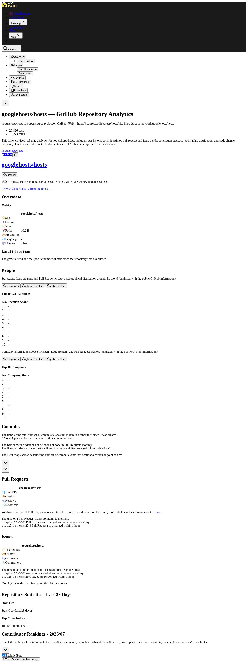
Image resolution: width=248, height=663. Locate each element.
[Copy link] (15, 154)
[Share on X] (3, 154)
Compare (11, 174)
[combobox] (5, 463)
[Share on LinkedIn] (8, 154)
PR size (156, 511)
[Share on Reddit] (11, 154)
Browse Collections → (15, 188)
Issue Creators (35, 286)
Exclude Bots (13, 655)
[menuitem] (18, 22)
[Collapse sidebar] (5, 103)
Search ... (14, 49)
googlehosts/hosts (12, 150)
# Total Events (11, 659)
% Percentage (30, 659)
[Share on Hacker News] (5, 154)
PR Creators (58, 286)
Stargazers (13, 286)
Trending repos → (40, 188)
